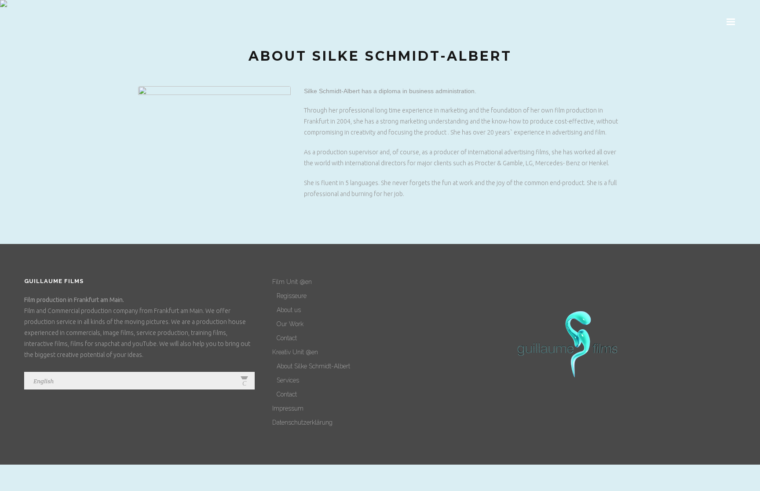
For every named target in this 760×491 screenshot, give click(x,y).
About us (289, 309)
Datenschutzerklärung (302, 422)
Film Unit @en (292, 281)
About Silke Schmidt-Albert (313, 366)
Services (288, 380)
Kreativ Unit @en (295, 352)
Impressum (287, 408)
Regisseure (292, 295)
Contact (287, 338)
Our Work (290, 323)
